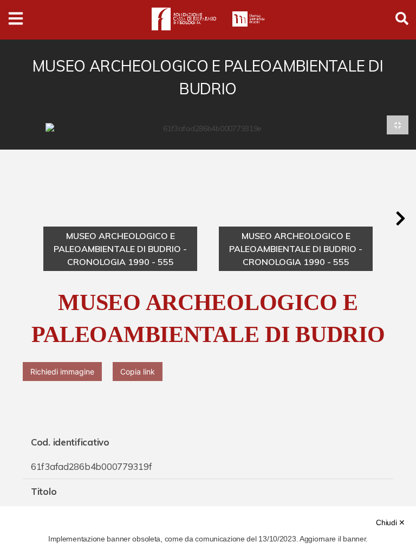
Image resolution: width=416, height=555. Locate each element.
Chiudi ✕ (390, 522)
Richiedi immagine (62, 371)
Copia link (137, 371)
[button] (400, 218)
